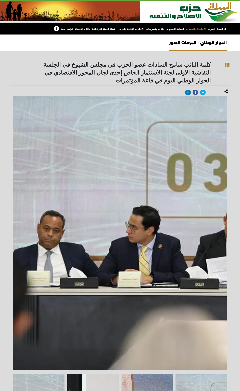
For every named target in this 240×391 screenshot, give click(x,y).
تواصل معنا (67, 29)
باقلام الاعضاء (82, 29)
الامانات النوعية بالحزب (131, 29)
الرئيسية (221, 29)
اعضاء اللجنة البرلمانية (104, 29)
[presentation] (13, 233)
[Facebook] (56, 28)
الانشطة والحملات (196, 29)
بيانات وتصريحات (155, 29)
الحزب (211, 29)
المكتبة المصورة (175, 29)
